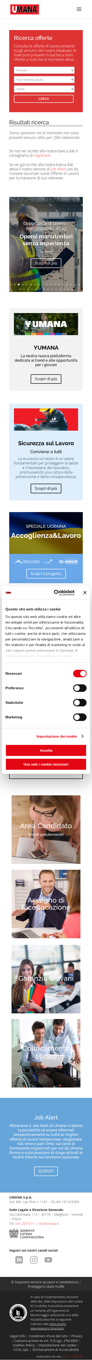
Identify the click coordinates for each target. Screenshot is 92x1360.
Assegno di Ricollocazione (46, 904)
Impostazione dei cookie (57, 736)
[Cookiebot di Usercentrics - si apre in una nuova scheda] (56, 593)
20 (24, 289)
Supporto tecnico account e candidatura (45, 1282)
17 (75, 284)
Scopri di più (46, 263)
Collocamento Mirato (46, 1052)
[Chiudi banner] (85, 592)
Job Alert (58, 169)
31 (68, 289)
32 (72, 289)
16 (71, 284)
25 (44, 289)
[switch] (80, 688)
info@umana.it (48, 1223)
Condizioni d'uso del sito (48, 1336)
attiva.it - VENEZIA (72, 1356)
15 (67, 284)
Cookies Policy (24, 1345)
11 (51, 284)
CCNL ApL (21, 1349)
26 (48, 289)
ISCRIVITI (46, 1171)
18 (79, 284)
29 (60, 289)
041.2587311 (25, 1223)
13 (59, 284)
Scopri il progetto (46, 573)
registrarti (42, 155)
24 (40, 289)
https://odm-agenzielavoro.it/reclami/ (48, 1326)
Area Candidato (46, 826)
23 (36, 289)
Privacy (76, 1336)
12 (55, 284)
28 (56, 289)
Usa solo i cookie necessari (46, 764)
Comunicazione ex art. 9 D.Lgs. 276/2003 (46, 1340)
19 (20, 289)
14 (63, 284)
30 (64, 289)
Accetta (46, 750)
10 (47, 284)
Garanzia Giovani (46, 978)
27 (52, 289)
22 (32, 289)
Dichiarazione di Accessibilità (56, 1349)
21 (28, 289)
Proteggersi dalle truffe (46, 1286)
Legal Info (17, 1336)
